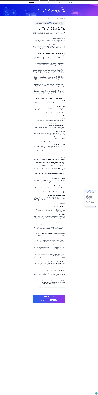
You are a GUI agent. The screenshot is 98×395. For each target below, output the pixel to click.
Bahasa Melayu (56, 23)
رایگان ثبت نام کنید (53, 300)
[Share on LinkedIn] (37, 292)
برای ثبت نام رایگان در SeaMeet (60, 283)
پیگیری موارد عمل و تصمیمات (89, 196)
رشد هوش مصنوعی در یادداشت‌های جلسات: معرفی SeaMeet (91, 200)
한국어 (59, 23)
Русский (45, 23)
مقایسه (51, 2)
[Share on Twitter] (39, 292)
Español (52, 22)
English (57, 22)
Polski (53, 23)
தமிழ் (43, 23)
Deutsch (55, 22)
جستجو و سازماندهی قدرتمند (89, 197)
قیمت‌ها (54, 2)
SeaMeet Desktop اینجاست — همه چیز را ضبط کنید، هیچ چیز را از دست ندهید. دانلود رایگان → (49, 0)
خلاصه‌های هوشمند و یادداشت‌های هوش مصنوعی (90, 202)
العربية (61, 22)
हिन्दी (43, 22)
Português (51, 23)
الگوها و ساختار (87, 195)
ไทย (41, 23)
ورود (27, 2)
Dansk (59, 22)
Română (48, 23)
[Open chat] (96, 393)
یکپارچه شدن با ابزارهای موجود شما (89, 198)
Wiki (43, 2)
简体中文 (37, 23)
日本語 (61, 23)
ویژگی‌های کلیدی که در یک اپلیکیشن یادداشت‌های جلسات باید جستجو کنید (90, 192)
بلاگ (45, 2)
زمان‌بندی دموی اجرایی (45, 300)
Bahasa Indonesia (40, 22)
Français (45, 22)
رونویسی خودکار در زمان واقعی (89, 201)
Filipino (48, 22)
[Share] (33, 292)
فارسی (50, 22)
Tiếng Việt (39, 23)
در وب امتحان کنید (31, 2)
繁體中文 (61, 24)
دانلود (48, 2)
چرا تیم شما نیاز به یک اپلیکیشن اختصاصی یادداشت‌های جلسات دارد (90, 191)
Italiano (37, 22)
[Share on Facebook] (35, 292)
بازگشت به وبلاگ (62, 7)
